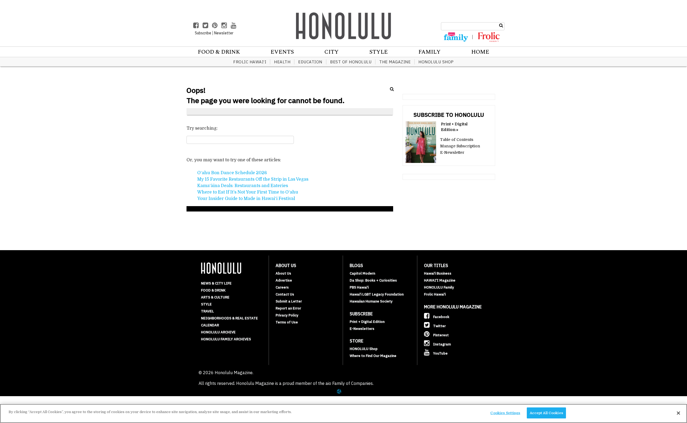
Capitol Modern (362, 273)
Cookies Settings (505, 413)
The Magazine (395, 61)
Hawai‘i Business (437, 273)
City (331, 52)
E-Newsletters (362, 328)
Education (310, 61)
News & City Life (216, 283)
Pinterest (440, 335)
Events (282, 52)
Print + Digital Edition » (454, 127)
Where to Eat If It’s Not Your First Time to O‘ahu (247, 192)
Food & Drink (219, 52)
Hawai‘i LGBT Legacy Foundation (377, 294)
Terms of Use (287, 322)
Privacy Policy (287, 315)
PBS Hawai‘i (359, 287)
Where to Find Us (41, 398)
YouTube (440, 353)
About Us (283, 273)
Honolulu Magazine (343, 25)
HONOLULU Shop (436, 61)
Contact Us (285, 294)
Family (429, 52)
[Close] (678, 413)
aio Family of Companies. (350, 383)
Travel (207, 311)
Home (480, 52)
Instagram (441, 344)
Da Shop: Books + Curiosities (373, 280)
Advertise (284, 280)
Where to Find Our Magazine (373, 355)
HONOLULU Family (439, 287)
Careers (282, 287)
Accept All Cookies (546, 413)
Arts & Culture (215, 297)
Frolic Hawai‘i (249, 61)
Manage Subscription (460, 146)
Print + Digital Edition (367, 321)
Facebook (440, 317)
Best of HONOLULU (350, 61)
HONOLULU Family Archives (226, 339)
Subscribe (203, 33)
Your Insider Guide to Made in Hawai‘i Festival (246, 198)
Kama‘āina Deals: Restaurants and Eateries (242, 185)
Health (282, 61)
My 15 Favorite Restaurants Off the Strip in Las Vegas (252, 179)
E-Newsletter (452, 152)
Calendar (210, 325)
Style (378, 52)
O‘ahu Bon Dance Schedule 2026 (232, 172)
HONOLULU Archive (218, 332)
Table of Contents (456, 139)
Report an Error (288, 308)
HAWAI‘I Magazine (439, 280)
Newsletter (223, 33)
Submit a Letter (289, 301)
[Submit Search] (501, 25)
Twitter (439, 326)
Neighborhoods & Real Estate (229, 318)
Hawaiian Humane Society (371, 301)
